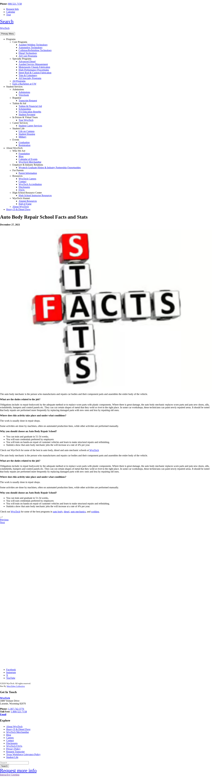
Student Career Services (30, 125)
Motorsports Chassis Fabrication (34, 67)
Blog (21, 156)
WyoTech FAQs (14, 746)
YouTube (10, 678)
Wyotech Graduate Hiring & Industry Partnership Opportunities (50, 167)
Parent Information (28, 173)
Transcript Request (28, 100)
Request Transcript (15, 751)
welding (95, 511)
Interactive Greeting (9, 774)
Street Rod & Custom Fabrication (35, 72)
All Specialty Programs (30, 78)
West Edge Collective (16, 686)
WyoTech (4, 28)
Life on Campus (26, 131)
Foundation (24, 153)
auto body (58, 511)
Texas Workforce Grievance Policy (23, 754)
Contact (22, 181)
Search (7, 21)
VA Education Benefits (30, 111)
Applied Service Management (33, 64)
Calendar (10, 12)
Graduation (24, 142)
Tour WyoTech (26, 120)
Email (3, 714)
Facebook (11, 669)
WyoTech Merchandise (30, 162)
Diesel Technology (28, 53)
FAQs (22, 190)
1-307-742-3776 (16, 709)
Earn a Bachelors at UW (24, 83)
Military (22, 137)
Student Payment (27, 114)
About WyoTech (20, 206)
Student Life (12, 757)
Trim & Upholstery (28, 75)
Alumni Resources (28, 201)
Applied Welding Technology (33, 44)
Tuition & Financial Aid (30, 106)
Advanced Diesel (27, 61)
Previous (4, 519)
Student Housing (27, 134)
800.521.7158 (15, 3)
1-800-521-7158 (19, 711)
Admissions (24, 92)
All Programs (18, 81)
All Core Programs (28, 56)
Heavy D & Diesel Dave (18, 209)
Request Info (12, 9)
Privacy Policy (13, 749)
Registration (24, 145)
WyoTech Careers (27, 178)
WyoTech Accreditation (30, 184)
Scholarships (25, 109)
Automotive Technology (31, 47)
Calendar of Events (28, 159)
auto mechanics (78, 511)
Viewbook (24, 95)
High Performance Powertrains (34, 70)
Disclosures (24, 187)
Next (2, 522)
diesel (66, 511)
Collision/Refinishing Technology (35, 50)
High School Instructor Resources (35, 195)
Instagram (11, 672)
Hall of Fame (25, 204)
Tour (8, 14)
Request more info (18, 770)
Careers (10, 737)
